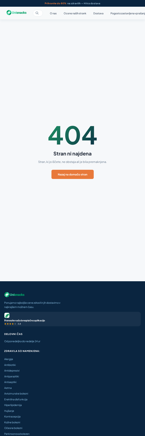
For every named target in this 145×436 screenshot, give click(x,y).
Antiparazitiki (11, 376)
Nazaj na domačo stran (72, 174)
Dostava (98, 13)
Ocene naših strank (75, 13)
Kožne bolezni (12, 422)
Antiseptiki (10, 382)
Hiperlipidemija (13, 404)
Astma (8, 387)
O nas (53, 13)
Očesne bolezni (13, 427)
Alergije (8, 359)
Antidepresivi (11, 370)
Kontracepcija (12, 416)
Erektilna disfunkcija (15, 399)
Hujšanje (9, 410)
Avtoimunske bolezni (16, 393)
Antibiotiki (10, 364)
